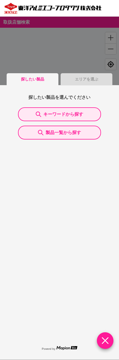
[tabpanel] (59, 222)
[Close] (105, 340)
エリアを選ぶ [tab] (86, 79)
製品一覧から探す (63, 132)
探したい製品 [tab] (32, 79)
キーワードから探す (63, 114)
